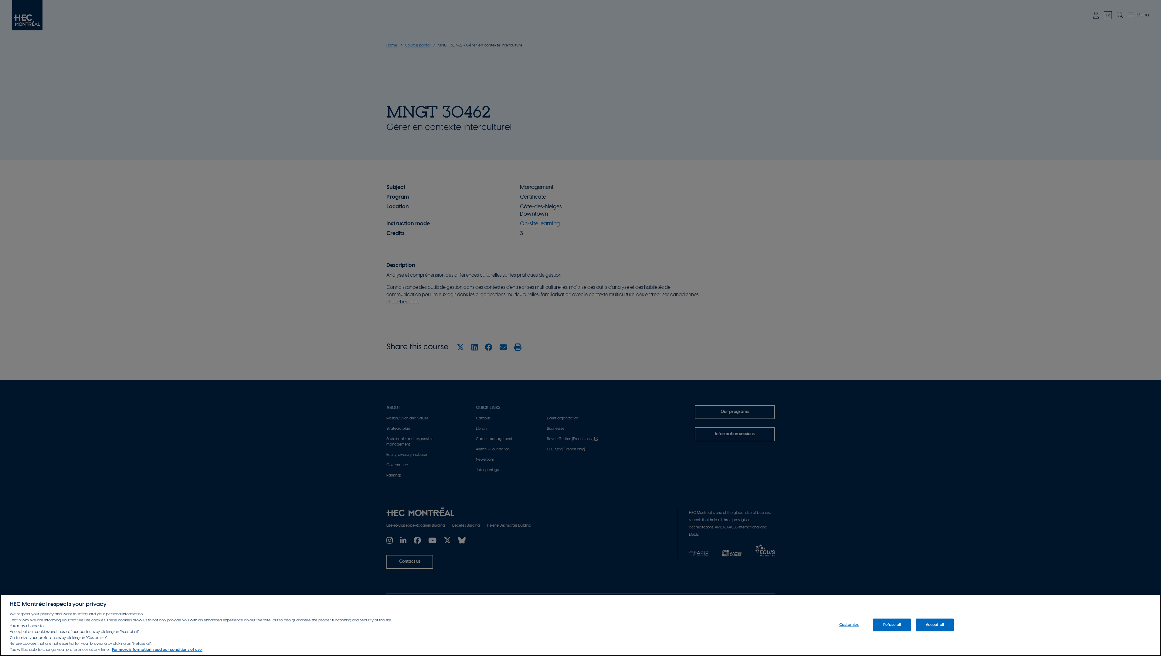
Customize (849, 625)
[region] (580, 625)
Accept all (935, 625)
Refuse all (892, 625)
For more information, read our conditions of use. (157, 650)
